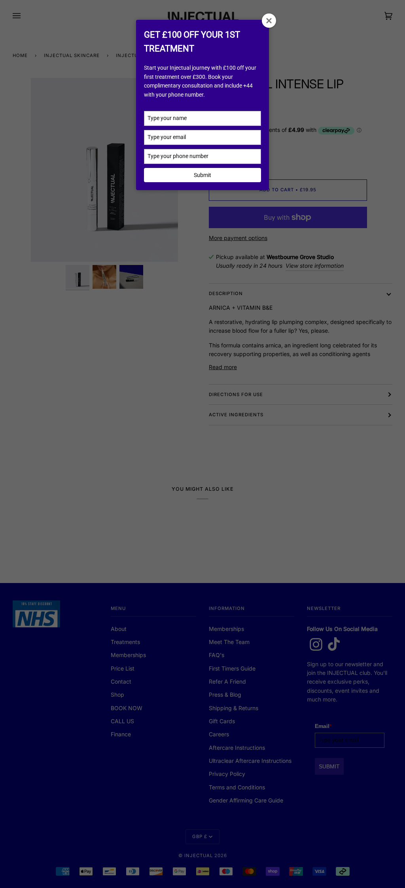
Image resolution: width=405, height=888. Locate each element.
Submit (202, 175)
